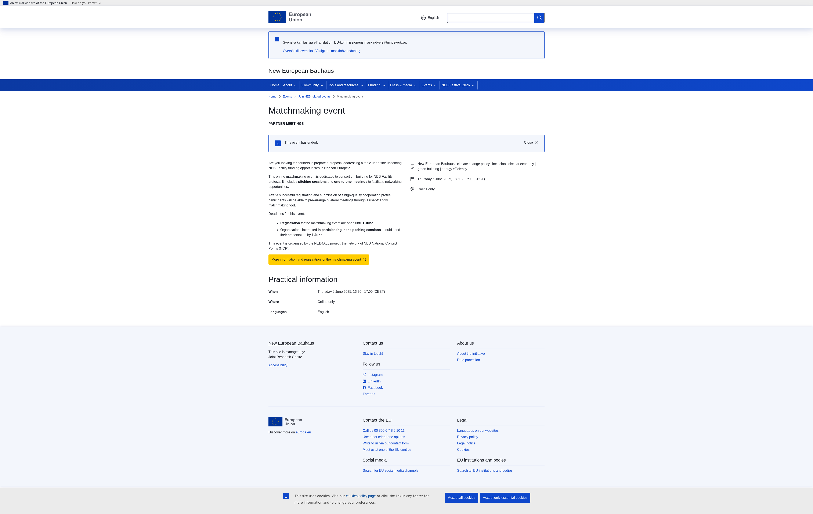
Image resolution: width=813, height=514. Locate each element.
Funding (374, 85)
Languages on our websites (478, 430)
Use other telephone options (384, 437)
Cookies (463, 449)
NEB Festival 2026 (455, 85)
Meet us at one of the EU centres (387, 449)
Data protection (468, 360)
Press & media (401, 85)
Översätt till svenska (298, 51)
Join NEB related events (314, 96)
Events (427, 85)
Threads (369, 394)
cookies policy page (361, 496)
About (287, 85)
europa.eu (303, 432)
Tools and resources (343, 85)
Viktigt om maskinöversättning (337, 51)
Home (274, 85)
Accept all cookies (461, 497)
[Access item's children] (296, 85)
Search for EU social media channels (390, 470)
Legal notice (466, 443)
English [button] (433, 17)
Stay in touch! (373, 353)
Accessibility (277, 365)
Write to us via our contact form (386, 443)
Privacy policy (467, 437)
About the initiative (471, 353)
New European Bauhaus (291, 343)
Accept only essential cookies (505, 497)
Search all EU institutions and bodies (485, 470)
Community (310, 85)
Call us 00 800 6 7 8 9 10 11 (384, 430)
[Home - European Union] (289, 17)
